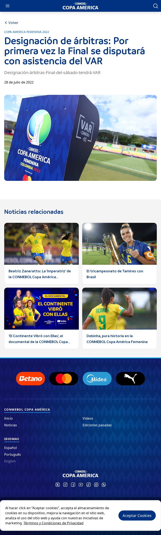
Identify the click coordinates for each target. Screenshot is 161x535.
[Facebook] (73, 484)
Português (12, 454)
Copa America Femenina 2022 (26, 32)
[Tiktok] (88, 484)
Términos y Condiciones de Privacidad (53, 523)
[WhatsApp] (103, 484)
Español (10, 447)
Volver (13, 22)
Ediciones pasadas (97, 425)
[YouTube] (80, 484)
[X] (57, 484)
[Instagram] (65, 484)
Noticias (10, 425)
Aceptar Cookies (137, 515)
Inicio (8, 418)
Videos (88, 418)
